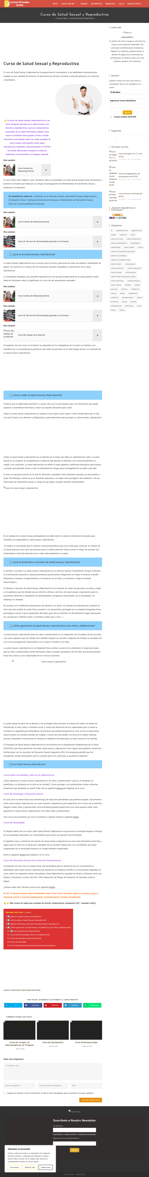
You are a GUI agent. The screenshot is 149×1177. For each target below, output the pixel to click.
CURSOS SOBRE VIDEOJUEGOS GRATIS (123, 277)
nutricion (114, 302)
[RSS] (141, 137)
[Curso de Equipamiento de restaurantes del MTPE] (113, 176)
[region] (30, 1158)
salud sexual (36, 990)
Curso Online (129, 247)
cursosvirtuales (133, 281)
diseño (137, 285)
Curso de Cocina (117, 239)
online (124, 302)
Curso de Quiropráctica (52, 1042)
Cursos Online (26, 990)
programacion (116, 306)
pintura (133, 302)
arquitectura (137, 230)
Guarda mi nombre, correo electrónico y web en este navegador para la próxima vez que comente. (50, 1093)
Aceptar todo (45, 1167)
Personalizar (14, 1167)
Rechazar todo (30, 1167)
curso (132, 235)
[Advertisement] (52, 43)
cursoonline (115, 247)
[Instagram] (132, 67)
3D (112, 230)
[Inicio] (53, 18)
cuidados (123, 235)
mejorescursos (127, 297)
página (94, 893)
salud (139, 306)
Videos (113, 310)
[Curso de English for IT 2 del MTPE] (113, 156)
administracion (122, 230)
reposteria (129, 306)
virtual (122, 310)
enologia (114, 289)
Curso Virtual (116, 285)
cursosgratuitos (117, 268)
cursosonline (130, 272)
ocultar (27, 912)
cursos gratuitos (134, 268)
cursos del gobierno (118, 256)
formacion (135, 289)
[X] (122, 67)
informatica (133, 293)
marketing (114, 297)
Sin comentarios (136, 159)
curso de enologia (134, 239)
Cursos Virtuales (117, 281)
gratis (122, 293)
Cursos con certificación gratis (123, 251)
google (113, 293)
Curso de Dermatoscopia (86, 1042)
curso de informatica (119, 243)
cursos (140, 247)
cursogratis (135, 243)
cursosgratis (130, 264)
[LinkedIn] (134, 137)
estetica (124, 289)
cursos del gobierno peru (120, 260)
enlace (59, 788)
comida (113, 235)
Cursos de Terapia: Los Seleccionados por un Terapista (19, 1043)
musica (139, 297)
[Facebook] (127, 67)
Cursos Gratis (16, 990)
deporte (128, 285)
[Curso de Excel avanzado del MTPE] (113, 196)
